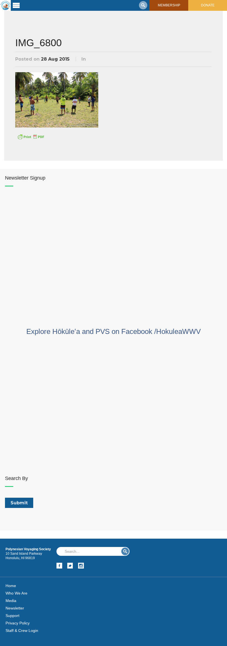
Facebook (59, 566)
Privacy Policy (18, 623)
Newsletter (15, 608)
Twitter (70, 566)
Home (11, 585)
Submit (125, 551)
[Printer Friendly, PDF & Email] (30, 136)
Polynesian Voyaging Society (5, 5)
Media (11, 600)
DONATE (208, 5)
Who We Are (16, 593)
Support (12, 615)
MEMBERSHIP (169, 5)
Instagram (81, 566)
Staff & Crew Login (22, 630)
